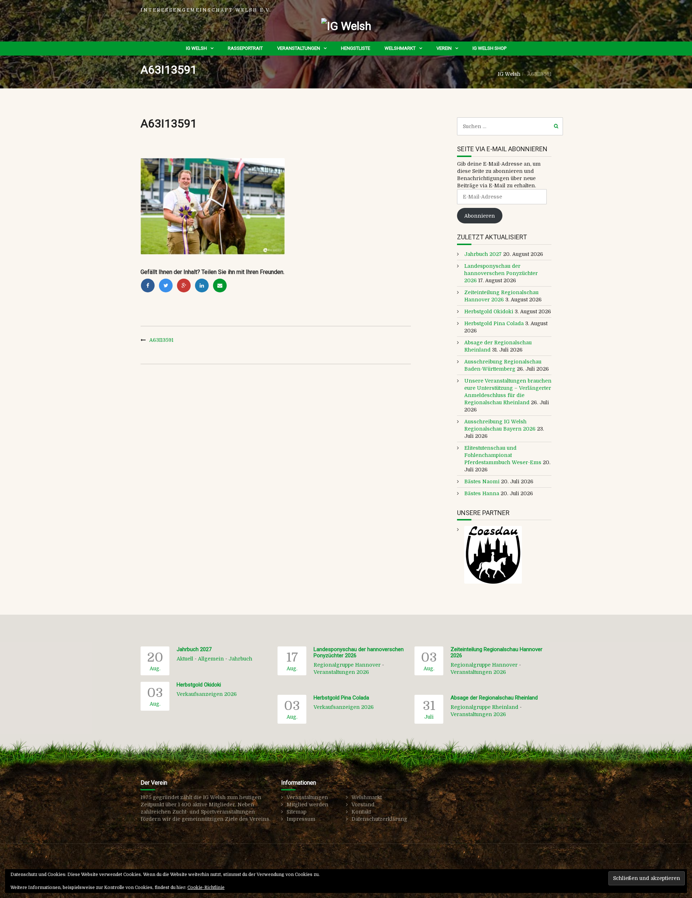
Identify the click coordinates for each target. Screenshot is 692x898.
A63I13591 (161, 340)
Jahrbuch (240, 659)
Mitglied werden (307, 804)
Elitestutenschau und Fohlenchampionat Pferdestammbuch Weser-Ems (502, 455)
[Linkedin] (202, 285)
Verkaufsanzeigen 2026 (207, 694)
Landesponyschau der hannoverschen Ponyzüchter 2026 (501, 273)
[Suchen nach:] (510, 126)
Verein (444, 48)
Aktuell (185, 659)
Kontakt (361, 812)
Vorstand (362, 804)
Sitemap (296, 812)
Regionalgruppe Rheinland (484, 707)
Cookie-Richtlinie (206, 887)
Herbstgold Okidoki (488, 311)
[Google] (184, 285)
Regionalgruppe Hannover (347, 665)
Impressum (301, 819)
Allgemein (211, 659)
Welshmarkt (400, 48)
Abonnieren (479, 216)
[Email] (220, 285)
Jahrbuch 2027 (483, 254)
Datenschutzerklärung (379, 819)
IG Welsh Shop (489, 48)
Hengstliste (355, 48)
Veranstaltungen (298, 48)
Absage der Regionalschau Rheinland (494, 697)
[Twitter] (166, 285)
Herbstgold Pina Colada (494, 323)
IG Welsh (196, 48)
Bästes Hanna (481, 493)
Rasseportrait (245, 48)
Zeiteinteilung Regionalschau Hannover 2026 (496, 652)
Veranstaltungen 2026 (341, 672)
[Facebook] (148, 285)
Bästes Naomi (482, 481)
